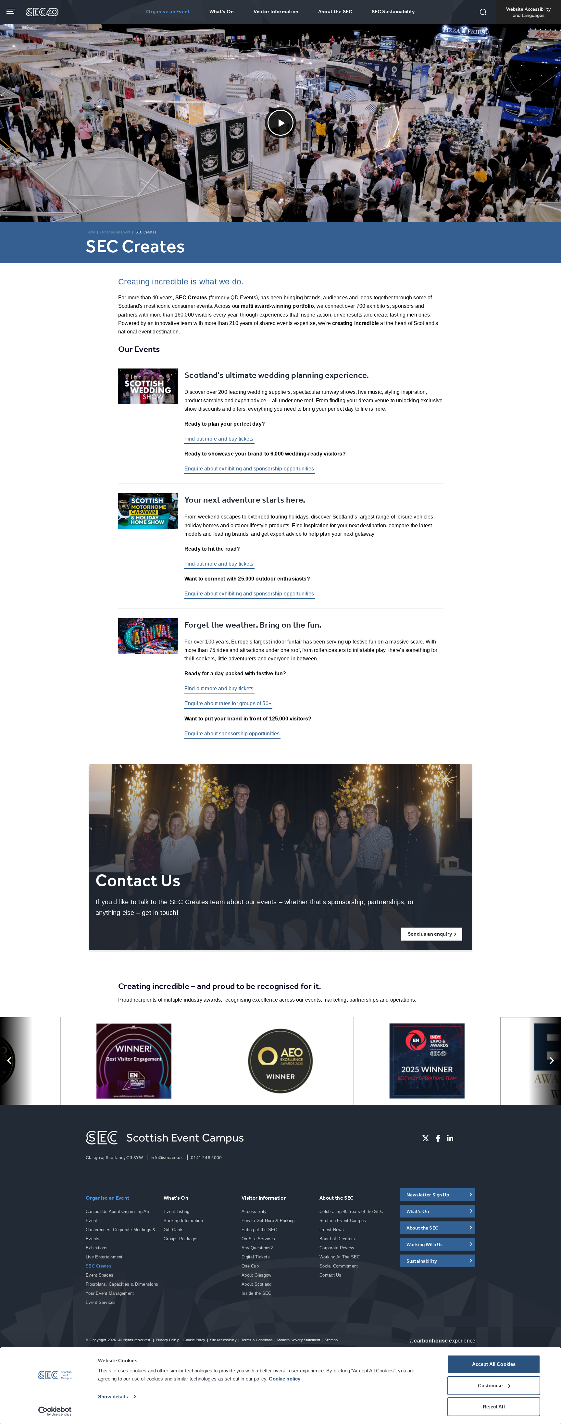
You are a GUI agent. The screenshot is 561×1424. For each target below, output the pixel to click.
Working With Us (424, 1244)
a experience (442, 1340)
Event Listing (176, 1211)
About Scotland (257, 1284)
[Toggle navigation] (11, 11)
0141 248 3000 (206, 1157)
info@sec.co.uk (167, 1157)
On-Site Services (258, 1238)
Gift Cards (174, 1229)
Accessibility (254, 1211)
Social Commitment (338, 1266)
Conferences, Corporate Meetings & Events (121, 1234)
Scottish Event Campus (342, 1220)
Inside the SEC (256, 1293)
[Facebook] (437, 1138)
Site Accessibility (223, 1340)
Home (90, 232)
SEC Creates (98, 1266)
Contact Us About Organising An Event (117, 1216)
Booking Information (183, 1220)
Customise (490, 1385)
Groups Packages (181, 1238)
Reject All (494, 1406)
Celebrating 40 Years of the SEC (351, 1211)
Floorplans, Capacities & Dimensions (122, 1284)
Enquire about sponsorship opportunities (232, 733)
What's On (221, 11)
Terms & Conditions (257, 1340)
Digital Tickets (256, 1257)
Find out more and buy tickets (219, 439)
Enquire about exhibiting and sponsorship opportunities (249, 468)
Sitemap (331, 1340)
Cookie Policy (194, 1340)
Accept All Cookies (494, 1364)
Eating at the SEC (259, 1229)
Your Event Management (110, 1293)
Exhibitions (96, 1247)
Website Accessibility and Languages (528, 12)
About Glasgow (256, 1275)
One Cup (250, 1266)
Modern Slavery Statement (298, 1340)
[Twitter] (425, 1138)
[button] (483, 12)
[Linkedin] (450, 1138)
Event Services (101, 1302)
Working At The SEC (339, 1257)
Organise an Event (168, 11)
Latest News (331, 1229)
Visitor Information (276, 11)
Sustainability (421, 1261)
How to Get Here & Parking (268, 1220)
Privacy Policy (167, 1340)
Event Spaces (99, 1275)
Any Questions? (257, 1247)
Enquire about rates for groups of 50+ (227, 703)
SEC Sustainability (393, 11)
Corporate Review (336, 1247)
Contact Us (330, 1275)
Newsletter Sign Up (427, 1195)
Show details (113, 1396)
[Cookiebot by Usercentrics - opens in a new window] (55, 1411)
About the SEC (335, 11)
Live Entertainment (104, 1257)
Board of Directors (337, 1238)
